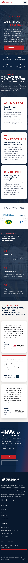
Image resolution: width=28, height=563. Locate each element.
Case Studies (4, 518)
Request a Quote (13, 48)
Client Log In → (5, 536)
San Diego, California (6, 533)
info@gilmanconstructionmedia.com (10, 530)
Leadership (4, 515)
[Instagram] (6, 500)
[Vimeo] (13, 500)
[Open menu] (25, 2)
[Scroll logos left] (2, 218)
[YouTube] (10, 500)
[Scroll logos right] (25, 218)
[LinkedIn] (2, 500)
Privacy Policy (23, 558)
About (3, 512)
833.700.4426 (5, 527)
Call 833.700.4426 (10, 463)
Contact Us (8, 457)
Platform (3, 509)
